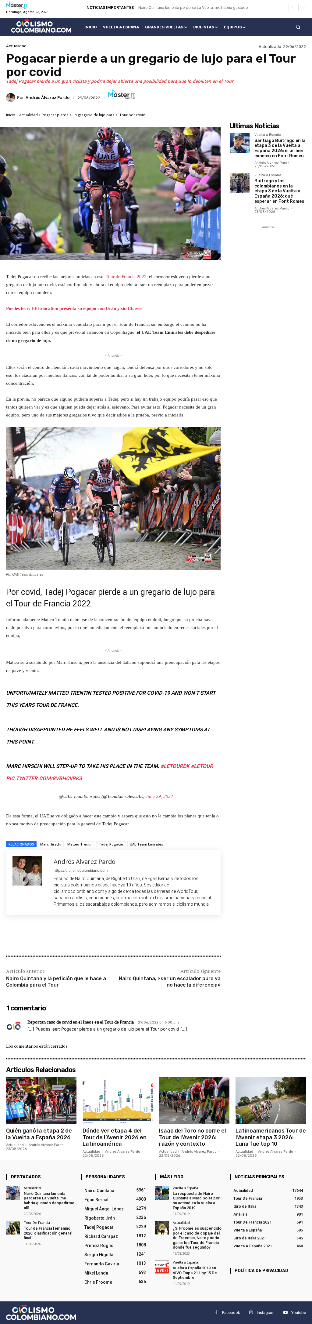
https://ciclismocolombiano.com (81, 870)
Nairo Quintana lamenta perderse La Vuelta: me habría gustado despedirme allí (49, 1200)
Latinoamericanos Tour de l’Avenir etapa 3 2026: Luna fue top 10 (271, 1137)
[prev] (292, 7)
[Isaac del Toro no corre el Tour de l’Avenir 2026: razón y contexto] (194, 1100)
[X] (64, 936)
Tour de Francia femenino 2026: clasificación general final (48, 1233)
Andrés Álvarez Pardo (47, 98)
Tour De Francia (37, 1222)
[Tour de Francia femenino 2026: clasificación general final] (13, 1228)
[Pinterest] (78, 936)
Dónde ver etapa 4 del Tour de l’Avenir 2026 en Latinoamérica (115, 1137)
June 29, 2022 (159, 796)
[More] (106, 936)
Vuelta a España (267, 135)
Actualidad (16, 46)
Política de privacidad (261, 1270)
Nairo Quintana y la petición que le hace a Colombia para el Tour (56, 982)
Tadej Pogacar (111, 844)
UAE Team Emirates (146, 844)
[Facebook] (50, 936)
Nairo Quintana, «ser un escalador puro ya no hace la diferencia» (170, 982)
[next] (302, 7)
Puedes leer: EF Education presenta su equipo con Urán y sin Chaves (74, 308)
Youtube (298, 1312)
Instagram (266, 1312)
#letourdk (175, 766)
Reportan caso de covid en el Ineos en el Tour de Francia (80, 1022)
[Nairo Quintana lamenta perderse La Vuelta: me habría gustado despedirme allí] (13, 1193)
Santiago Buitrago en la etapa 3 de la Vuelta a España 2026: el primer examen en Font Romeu (280, 148)
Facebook (231, 1312)
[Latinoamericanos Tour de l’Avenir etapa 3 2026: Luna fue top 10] (271, 1100)
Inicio (10, 115)
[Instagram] (251, 1312)
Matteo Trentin (80, 844)
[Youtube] (285, 1312)
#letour (202, 766)
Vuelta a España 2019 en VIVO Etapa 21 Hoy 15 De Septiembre (195, 1273)
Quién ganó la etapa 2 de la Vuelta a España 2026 (39, 1134)
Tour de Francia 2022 (126, 276)
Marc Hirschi (50, 844)
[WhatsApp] (92, 936)
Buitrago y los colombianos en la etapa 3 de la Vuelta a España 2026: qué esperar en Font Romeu (279, 191)
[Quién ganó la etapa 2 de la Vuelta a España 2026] (41, 1100)
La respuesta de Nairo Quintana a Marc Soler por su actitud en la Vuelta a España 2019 (196, 1200)
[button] (298, 27)
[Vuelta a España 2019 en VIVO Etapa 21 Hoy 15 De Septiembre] (162, 1267)
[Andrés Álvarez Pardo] (11, 97)
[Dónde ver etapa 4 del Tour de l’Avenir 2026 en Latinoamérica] (118, 1100)
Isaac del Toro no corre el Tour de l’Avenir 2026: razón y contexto (192, 1137)
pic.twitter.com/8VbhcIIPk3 (44, 778)
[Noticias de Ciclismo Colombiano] (41, 26)
